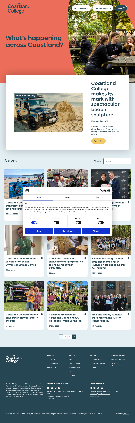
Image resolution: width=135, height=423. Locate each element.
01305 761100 (94, 396)
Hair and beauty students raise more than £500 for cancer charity (107, 318)
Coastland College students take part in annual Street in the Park (22, 318)
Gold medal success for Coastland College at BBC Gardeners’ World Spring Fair (65, 318)
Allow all (96, 231)
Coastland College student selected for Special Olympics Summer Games (21, 261)
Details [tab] (67, 197)
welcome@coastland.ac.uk (100, 394)
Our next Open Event (119, 360)
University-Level (74, 367)
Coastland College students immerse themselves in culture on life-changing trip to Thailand (108, 263)
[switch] (56, 222)
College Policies (96, 360)
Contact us (51, 360)
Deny (39, 231)
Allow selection (67, 231)
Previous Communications (117, 364)
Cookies (93, 367)
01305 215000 (52, 399)
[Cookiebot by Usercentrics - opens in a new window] (101, 190)
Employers (72, 375)
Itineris (126, 414)
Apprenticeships (74, 363)
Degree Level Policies (97, 363)
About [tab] (97, 197)
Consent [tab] (38, 197)
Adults (70, 371)
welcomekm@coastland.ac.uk (58, 396)
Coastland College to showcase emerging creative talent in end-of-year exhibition (66, 263)
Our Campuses (52, 363)
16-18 (70, 360)
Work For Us (51, 367)
